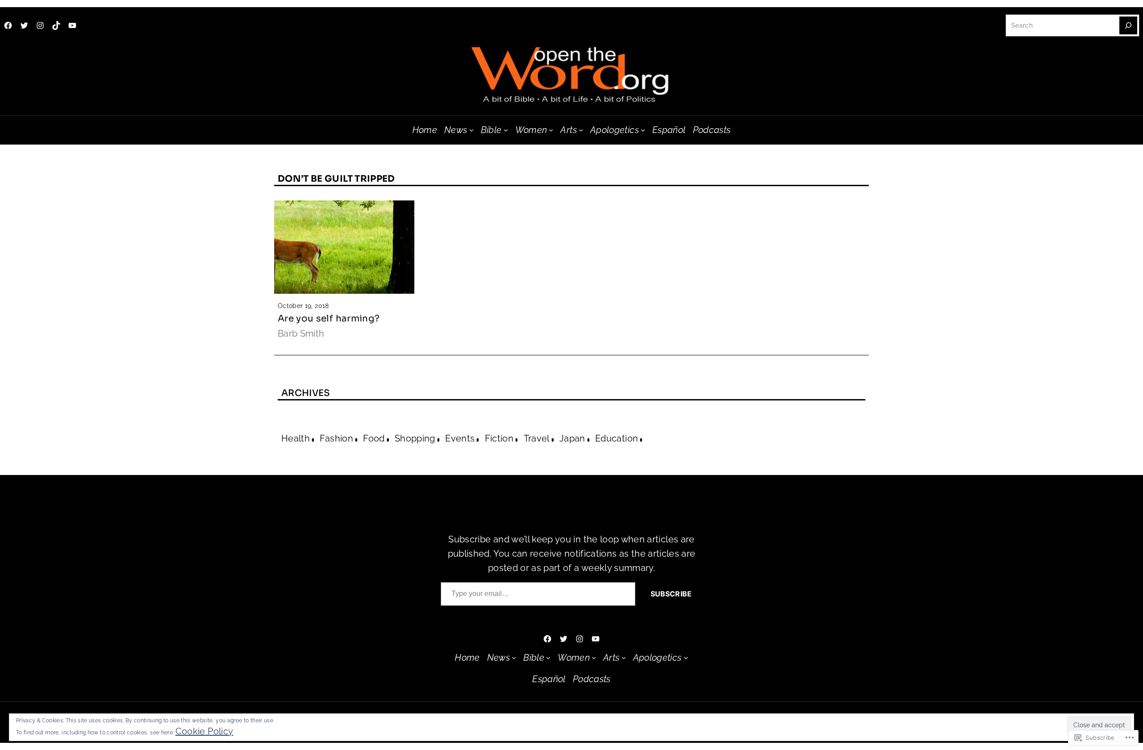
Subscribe (671, 593)
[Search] (1128, 25)
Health (295, 438)
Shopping (415, 438)
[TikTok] (56, 25)
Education (616, 438)
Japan (572, 438)
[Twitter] (24, 25)
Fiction (499, 438)
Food (373, 438)
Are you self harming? (329, 318)
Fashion (336, 438)
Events (460, 438)
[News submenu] (471, 130)
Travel (537, 438)
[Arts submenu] (581, 130)
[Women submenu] (551, 130)
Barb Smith (301, 333)
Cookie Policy (204, 731)
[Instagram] (40, 25)
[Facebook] (8, 25)
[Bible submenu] (506, 130)
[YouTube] (72, 25)
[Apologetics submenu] (643, 130)
